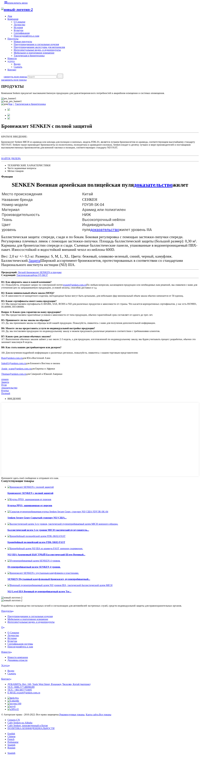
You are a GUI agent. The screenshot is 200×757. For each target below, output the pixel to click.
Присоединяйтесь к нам (26, 36)
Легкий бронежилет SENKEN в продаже (40, 272)
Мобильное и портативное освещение (34, 52)
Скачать (18, 67)
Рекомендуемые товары (72, 714)
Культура (18, 30)
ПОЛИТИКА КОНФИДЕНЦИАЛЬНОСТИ (31, 728)
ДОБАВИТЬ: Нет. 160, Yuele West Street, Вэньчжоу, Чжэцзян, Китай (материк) (49, 684)
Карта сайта (92, 714)
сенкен (5, 379)
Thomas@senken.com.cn (13, 374)
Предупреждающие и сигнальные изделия (36, 44)
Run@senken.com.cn (11, 358)
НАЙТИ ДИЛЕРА (11, 158)
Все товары (105, 714)
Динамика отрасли (18, 660)
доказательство (153, 185)
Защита (34, 260)
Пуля (4, 385)
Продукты (13, 38)
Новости (12, 58)
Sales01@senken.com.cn (13, 363)
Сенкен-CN (14, 720)
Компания (13, 19)
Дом (10, 16)
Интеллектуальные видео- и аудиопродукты (37, 50)
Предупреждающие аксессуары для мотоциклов (39, 47)
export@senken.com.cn (74, 285)
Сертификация (22, 33)
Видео (17, 64)
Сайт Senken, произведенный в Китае (28, 725)
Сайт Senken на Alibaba (20, 722)
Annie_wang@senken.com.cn (16, 368)
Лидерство (19, 24)
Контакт (12, 69)
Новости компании (18, 657)
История (18, 27)
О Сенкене (19, 21)
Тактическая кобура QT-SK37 (32, 275)
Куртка (5, 390)
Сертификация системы (20, 644)
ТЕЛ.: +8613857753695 (20, 690)
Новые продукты (23, 41)
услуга (11, 61)
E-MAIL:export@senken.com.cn (24, 692)
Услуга (4, 665)
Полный (5, 393)
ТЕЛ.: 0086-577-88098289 (21, 687)
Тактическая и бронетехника (29, 55)
